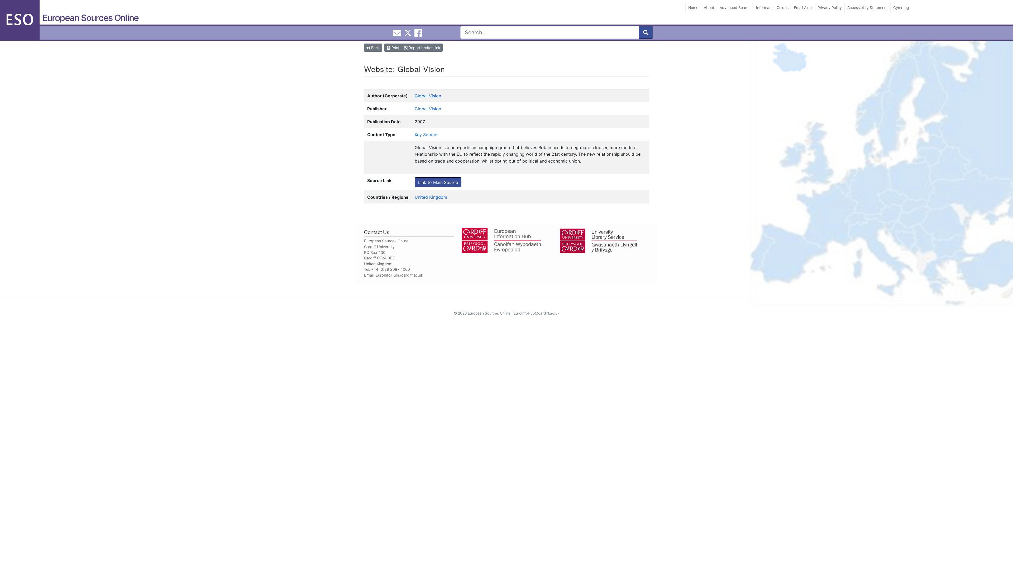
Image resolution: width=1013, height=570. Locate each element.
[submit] (646, 32)
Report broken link (424, 47)
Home (693, 7)
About (709, 7)
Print (394, 47)
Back (375, 47)
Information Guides (772, 7)
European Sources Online (90, 18)
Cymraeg (901, 7)
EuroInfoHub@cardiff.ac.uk (399, 275)
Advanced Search (735, 7)
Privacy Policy (830, 7)
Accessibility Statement (867, 7)
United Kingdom (431, 197)
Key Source (426, 134)
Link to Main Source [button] (438, 182)
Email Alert (803, 7)
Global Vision (428, 95)
